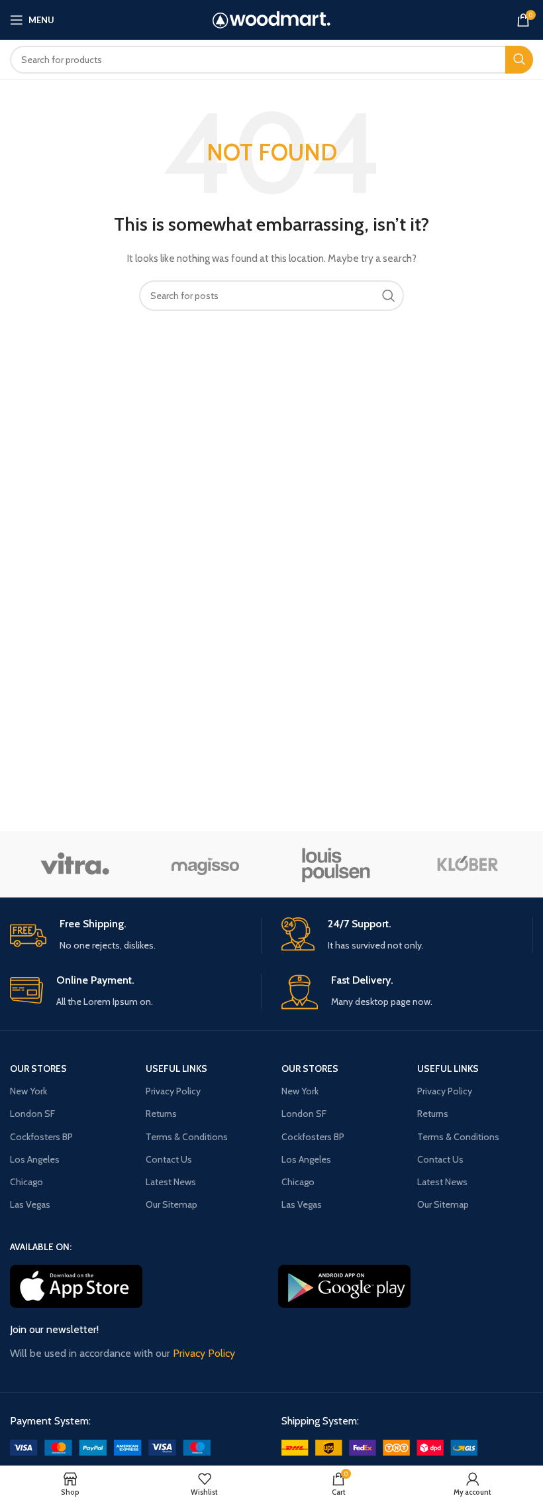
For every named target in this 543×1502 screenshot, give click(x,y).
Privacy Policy (173, 1091)
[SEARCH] (519, 60)
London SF (32, 1114)
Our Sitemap (171, 1204)
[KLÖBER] (466, 864)
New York (28, 1091)
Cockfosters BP (41, 1137)
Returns (161, 1114)
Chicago (26, 1182)
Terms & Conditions (187, 1137)
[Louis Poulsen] (336, 864)
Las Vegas (30, 1204)
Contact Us (169, 1159)
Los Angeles (35, 1159)
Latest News (171, 1182)
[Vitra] (74, 864)
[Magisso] (205, 864)
